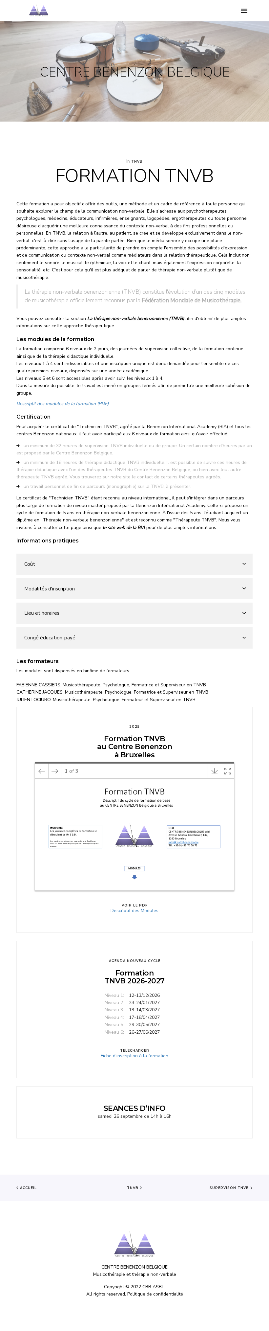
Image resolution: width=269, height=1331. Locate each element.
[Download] (214, 771)
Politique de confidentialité (155, 1294)
